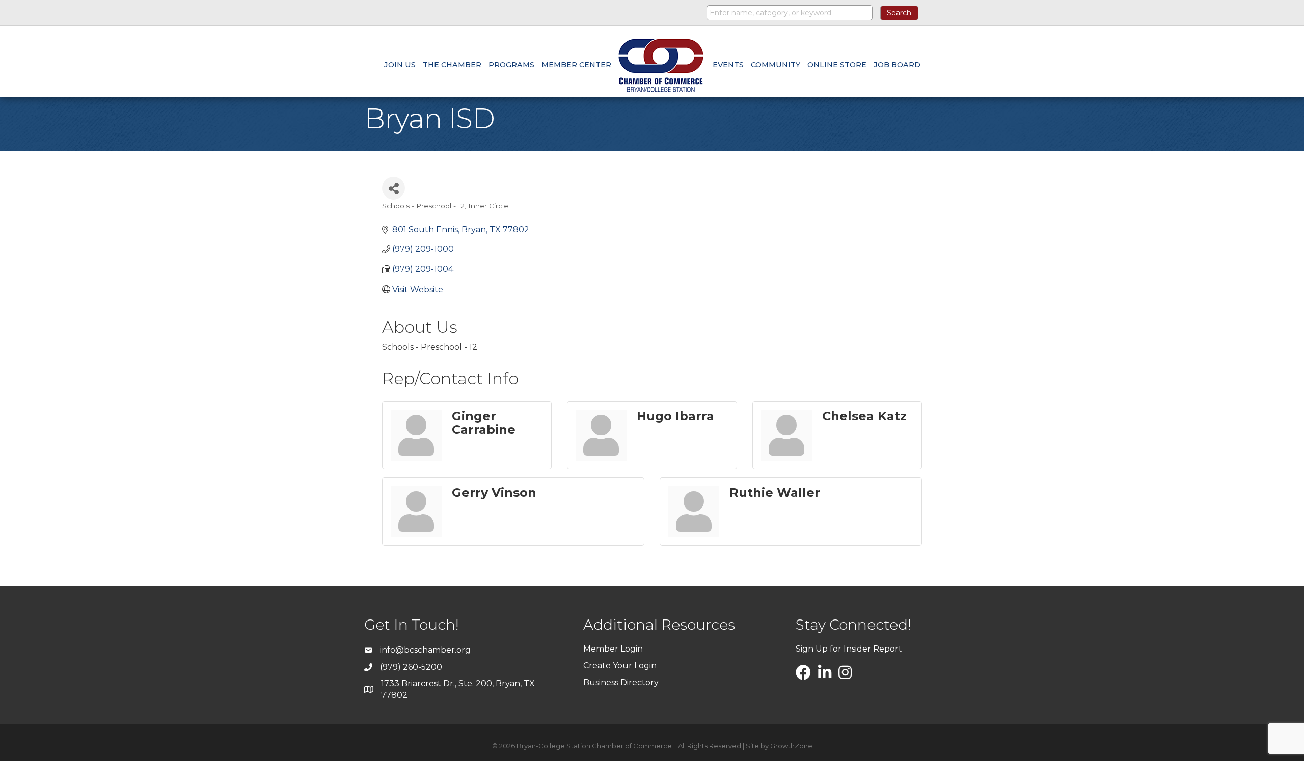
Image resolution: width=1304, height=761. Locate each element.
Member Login (613, 649)
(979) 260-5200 (411, 667)
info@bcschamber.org (425, 650)
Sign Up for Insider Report (849, 649)
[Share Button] (393, 188)
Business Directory (621, 682)
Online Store (836, 64)
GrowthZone (791, 746)
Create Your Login (620, 665)
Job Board (897, 64)
